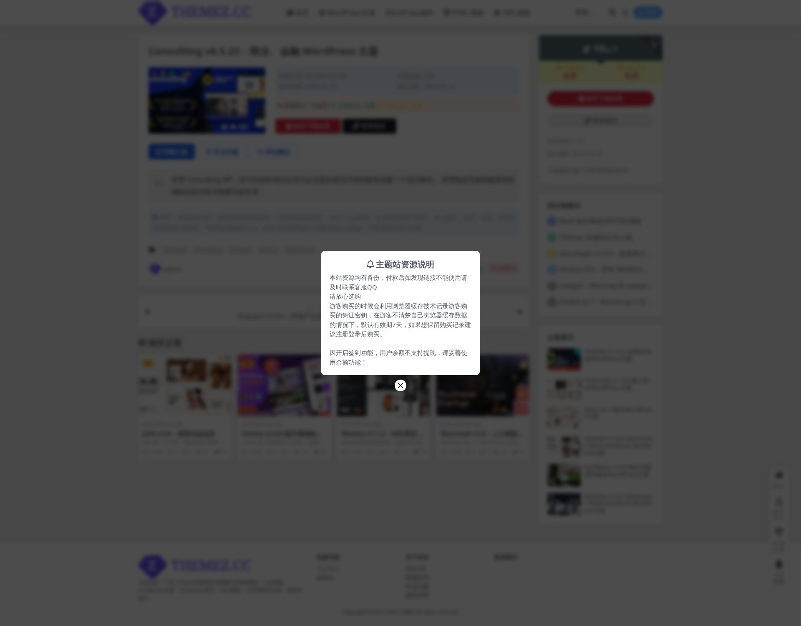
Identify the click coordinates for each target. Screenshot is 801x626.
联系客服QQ (359, 287)
